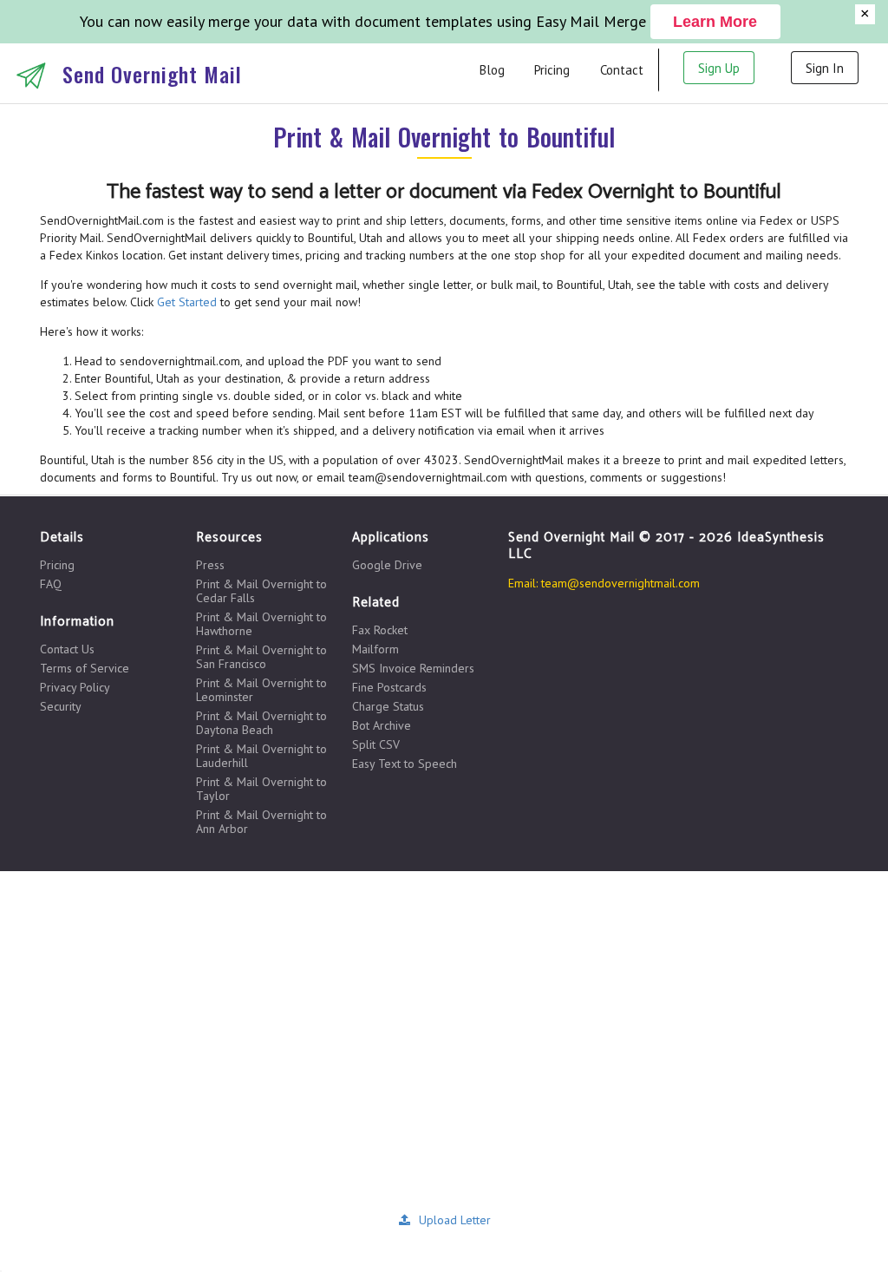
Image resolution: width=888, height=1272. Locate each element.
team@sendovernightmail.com (620, 583)
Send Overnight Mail (152, 73)
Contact (621, 70)
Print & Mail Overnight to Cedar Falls (261, 591)
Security (61, 705)
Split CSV (376, 744)
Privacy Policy (75, 687)
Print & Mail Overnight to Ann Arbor (261, 821)
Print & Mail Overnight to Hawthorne (261, 624)
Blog (492, 70)
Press (210, 565)
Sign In (825, 68)
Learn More (715, 21)
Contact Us (67, 649)
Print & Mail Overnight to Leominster (261, 690)
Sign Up (719, 68)
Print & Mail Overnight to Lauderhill (261, 755)
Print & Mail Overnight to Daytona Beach (261, 723)
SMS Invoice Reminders (413, 668)
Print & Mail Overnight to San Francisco (261, 657)
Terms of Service (84, 668)
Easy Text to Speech (404, 763)
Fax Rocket (380, 630)
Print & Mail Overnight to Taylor (261, 788)
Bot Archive (381, 725)
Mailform (375, 649)
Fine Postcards (389, 687)
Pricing (552, 70)
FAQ (51, 583)
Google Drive (387, 565)
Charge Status (388, 706)
